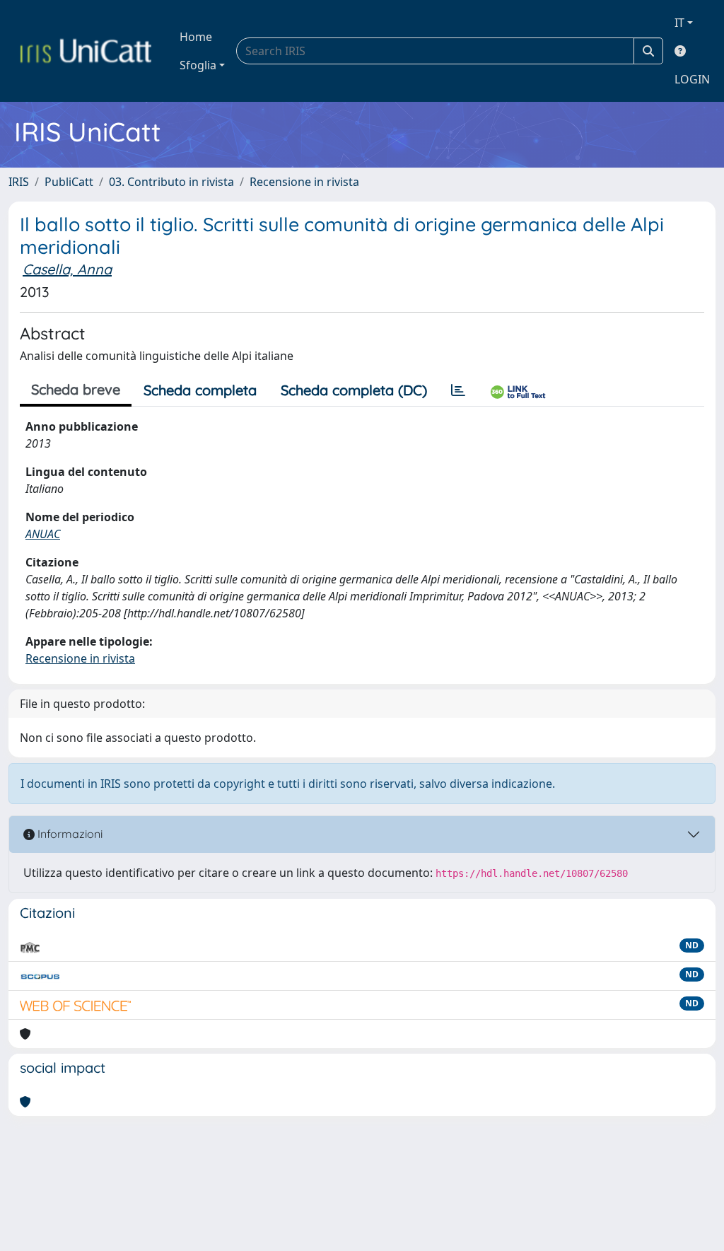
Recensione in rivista (304, 182)
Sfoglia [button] (198, 65)
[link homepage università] (85, 51)
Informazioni (69, 834)
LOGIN (692, 79)
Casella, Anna (67, 269)
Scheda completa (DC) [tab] (354, 390)
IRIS (18, 182)
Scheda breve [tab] (75, 389)
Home (196, 37)
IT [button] (679, 22)
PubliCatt (69, 182)
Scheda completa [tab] (200, 390)
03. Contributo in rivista (171, 182)
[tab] (458, 390)
